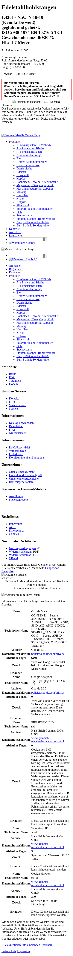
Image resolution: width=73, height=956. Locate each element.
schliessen (7, 578)
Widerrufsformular (20, 555)
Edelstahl (21, 171)
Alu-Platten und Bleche (30, 148)
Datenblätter (16, 426)
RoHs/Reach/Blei (19, 447)
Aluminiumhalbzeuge (29, 155)
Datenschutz (16, 530)
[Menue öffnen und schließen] (18, 249)
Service (13, 408)
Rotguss (21, 202)
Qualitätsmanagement (21, 471)
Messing (21, 192)
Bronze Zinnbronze (27, 165)
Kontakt (14, 398)
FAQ (12, 401)
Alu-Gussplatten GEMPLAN (33, 145)
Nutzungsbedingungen (22, 548)
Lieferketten (16, 454)
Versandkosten (17, 405)
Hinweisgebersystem (21, 481)
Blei (18, 158)
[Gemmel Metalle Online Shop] (20, 135)
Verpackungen (17, 450)
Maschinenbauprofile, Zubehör (34, 188)
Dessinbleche (24, 168)
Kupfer (20, 178)
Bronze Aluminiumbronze (31, 161)
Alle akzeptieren (11, 945)
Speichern (47, 945)
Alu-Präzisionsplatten (29, 151)
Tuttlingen (15, 380)
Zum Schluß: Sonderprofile (32, 225)
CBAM (13, 558)
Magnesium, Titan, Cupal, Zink (35, 185)
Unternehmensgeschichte (24, 478)
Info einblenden (31, 945)
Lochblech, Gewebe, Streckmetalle (37, 181)
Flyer (12, 429)
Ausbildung (16, 496)
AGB (12, 527)
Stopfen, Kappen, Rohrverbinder (35, 218)
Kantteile (14, 228)
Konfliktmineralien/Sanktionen (27, 457)
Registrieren (16, 235)
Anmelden (15, 232)
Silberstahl (22, 205)
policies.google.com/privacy (47, 653)
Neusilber (22, 195)
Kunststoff (22, 175)
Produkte (14, 141)
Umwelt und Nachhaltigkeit (25, 475)
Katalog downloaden (21, 422)
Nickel (20, 198)
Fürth (12, 377)
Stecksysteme (24, 215)
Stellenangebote (18, 499)
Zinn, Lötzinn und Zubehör (32, 222)
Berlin (12, 373)
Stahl (19, 212)
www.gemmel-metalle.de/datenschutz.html (47, 739)
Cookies (14, 533)
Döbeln (13, 384)
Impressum (15, 523)
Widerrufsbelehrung (20, 551)
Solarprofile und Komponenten (34, 208)
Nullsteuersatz (17, 433)
